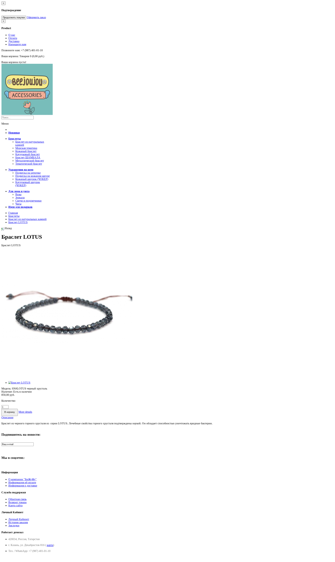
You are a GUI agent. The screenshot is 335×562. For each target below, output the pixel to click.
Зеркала (20, 197)
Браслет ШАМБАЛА (27, 157)
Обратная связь (17, 499)
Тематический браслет (28, 163)
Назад (8, 228)
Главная (13, 212)
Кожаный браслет (25, 151)
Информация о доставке (22, 485)
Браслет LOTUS (18, 222)
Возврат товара (17, 502)
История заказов (18, 522)
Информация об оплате (22, 482)
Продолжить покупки (14, 17)
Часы (18, 203)
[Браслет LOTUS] (66, 376)
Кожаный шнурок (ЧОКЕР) (31, 179)
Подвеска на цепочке (28, 172)
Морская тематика (26, 148)
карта (50, 545)
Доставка (13, 41)
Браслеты (14, 216)
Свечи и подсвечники (28, 200)
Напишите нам (17, 44)
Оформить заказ (36, 17)
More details (25, 411)
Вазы (18, 194)
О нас (11, 34)
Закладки (13, 525)
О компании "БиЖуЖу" (22, 479)
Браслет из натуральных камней (27, 219)
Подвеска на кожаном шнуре (32, 175)
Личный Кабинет (18, 519)
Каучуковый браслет (27, 154)
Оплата (12, 38)
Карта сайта (15, 505)
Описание (7, 417)
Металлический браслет (29, 160)
